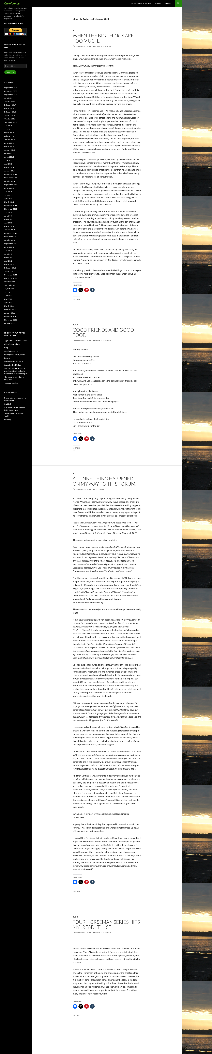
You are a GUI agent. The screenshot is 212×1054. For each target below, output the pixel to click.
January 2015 (9, 171)
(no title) (7, 404)
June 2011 (8, 296)
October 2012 (9, 240)
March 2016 (9, 146)
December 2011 (10, 275)
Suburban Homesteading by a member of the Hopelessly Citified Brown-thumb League (15, 371)
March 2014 (9, 202)
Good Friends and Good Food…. (103, 332)
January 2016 (9, 150)
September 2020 (10, 94)
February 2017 (10, 136)
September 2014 (10, 185)
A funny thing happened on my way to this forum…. (106, 481)
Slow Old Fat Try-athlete (13, 361)
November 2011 (10, 278)
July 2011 (8, 292)
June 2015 (8, 160)
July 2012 (8, 250)
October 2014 (9, 181)
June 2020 (8, 98)
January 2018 (9, 115)
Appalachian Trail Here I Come (15, 341)
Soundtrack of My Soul (12, 365)
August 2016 (9, 143)
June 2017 (8, 129)
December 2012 (10, 233)
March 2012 (9, 264)
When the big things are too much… (103, 38)
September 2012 (10, 244)
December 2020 (10, 91)
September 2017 (10, 122)
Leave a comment (103, 46)
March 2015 (9, 167)
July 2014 (8, 192)
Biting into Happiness (12, 344)
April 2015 (8, 164)
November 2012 (10, 237)
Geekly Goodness (11, 351)
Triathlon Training (11, 383)
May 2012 (8, 257)
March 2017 (9, 133)
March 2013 (9, 226)
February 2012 (10, 268)
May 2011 (8, 299)
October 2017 (9, 119)
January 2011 (9, 313)
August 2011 (9, 289)
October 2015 (9, 153)
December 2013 (10, 205)
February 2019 (10, 105)
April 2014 (8, 198)
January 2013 (9, 230)
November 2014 (10, 178)
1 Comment (100, 489)
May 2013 (8, 219)
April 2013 (8, 223)
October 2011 (9, 282)
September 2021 (10, 88)
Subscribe (10, 72)
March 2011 (9, 306)
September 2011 (10, 285)
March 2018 (9, 108)
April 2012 (8, 261)
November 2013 (10, 209)
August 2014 (9, 188)
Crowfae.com (12, 3)
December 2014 (10, 174)
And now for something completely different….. (152, 3)
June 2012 (8, 254)
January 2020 (9, 101)
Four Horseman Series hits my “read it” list (106, 924)
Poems (7, 358)
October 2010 (9, 323)
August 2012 (9, 247)
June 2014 (8, 195)
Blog (75, 30)
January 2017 (9, 140)
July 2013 (8, 212)
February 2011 (10, 309)
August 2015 (9, 157)
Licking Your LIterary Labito (14, 354)
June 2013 (8, 216)
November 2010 (10, 320)
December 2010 (10, 316)
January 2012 (9, 271)
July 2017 (8, 126)
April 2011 (8, 302)
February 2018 (10, 112)
